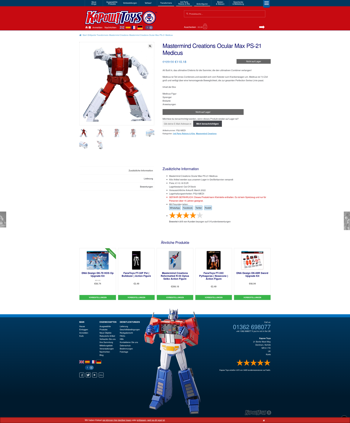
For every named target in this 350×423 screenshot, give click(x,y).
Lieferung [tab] (148, 178)
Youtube (94, 375)
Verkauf (148, 3)
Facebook (187, 207)
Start (85, 35)
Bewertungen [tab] (146, 186)
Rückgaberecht (126, 332)
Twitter (199, 207)
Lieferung (124, 326)
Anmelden (97, 27)
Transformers (166, 3)
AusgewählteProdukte (111, 3)
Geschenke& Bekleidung (238, 3)
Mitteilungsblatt (106, 345)
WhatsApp (175, 207)
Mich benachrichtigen (207, 123)
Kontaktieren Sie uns (89, 27)
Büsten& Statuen (220, 3)
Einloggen (83, 329)
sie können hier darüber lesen (117, 420)
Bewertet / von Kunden (182, 221)
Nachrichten (110, 27)
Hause (86, 27)
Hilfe (122, 339)
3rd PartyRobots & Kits (184, 3)
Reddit (208, 207)
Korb (81, 335)
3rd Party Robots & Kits (184, 133)
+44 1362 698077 (243, 331)
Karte (268, 354)
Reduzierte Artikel (107, 335)
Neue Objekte (105, 332)
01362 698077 (252, 326)
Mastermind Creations (118, 35)
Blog (101, 355)
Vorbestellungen (130, 3)
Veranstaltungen (107, 348)
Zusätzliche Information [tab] (141, 170)
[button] (150, 46)
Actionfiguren (202, 3)
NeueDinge (93, 3)
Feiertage (124, 351)
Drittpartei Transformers (98, 35)
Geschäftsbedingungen (130, 329)
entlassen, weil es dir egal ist (151, 420)
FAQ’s (122, 335)
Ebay (101, 375)
